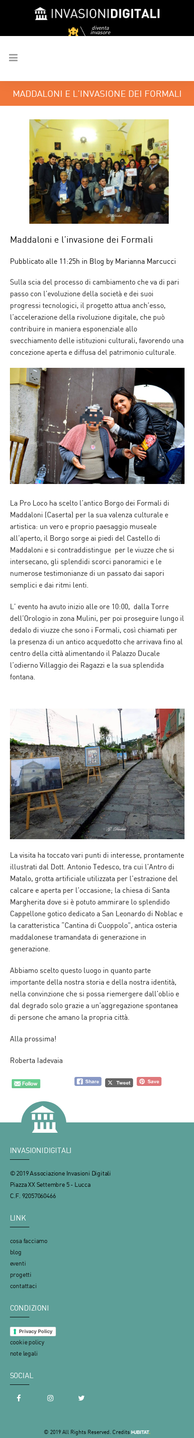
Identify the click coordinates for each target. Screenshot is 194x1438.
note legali (24, 1353)
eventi (18, 1263)
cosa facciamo (28, 1240)
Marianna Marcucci (145, 261)
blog (16, 1252)
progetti (21, 1274)
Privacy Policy (35, 1331)
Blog (96, 261)
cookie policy (27, 1342)
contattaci (23, 1285)
